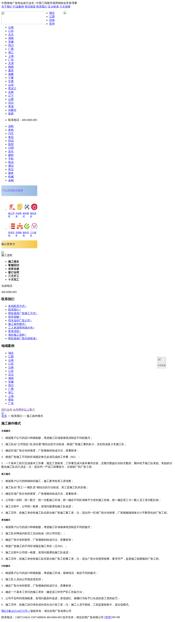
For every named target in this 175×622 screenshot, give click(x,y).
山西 (11, 99)
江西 (52, 16)
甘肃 (11, 81)
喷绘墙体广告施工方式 (22, 313)
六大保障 (64, 6)
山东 (11, 84)
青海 (11, 106)
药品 (11, 140)
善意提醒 (14, 316)
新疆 (11, 113)
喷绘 (11, 399)
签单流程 (14, 331)
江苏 (11, 30)
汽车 (11, 133)
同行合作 (6, 409)
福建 (11, 74)
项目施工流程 (17, 334)
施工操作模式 (17, 324)
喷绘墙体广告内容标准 (22, 338)
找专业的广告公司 (20, 320)
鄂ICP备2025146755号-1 (15, 611)
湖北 (52, 12)
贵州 (52, 23)
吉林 (11, 92)
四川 (11, 45)
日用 (11, 147)
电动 (11, 162)
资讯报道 (30, 6)
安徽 (11, 41)
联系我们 (41, 6)
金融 (11, 180)
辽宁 (11, 95)
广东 (11, 59)
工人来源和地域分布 (21, 327)
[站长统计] (115, 617)
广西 (11, 48)
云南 (11, 27)
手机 (11, 158)
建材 (11, 155)
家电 (11, 129)
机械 (11, 176)
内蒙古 (12, 110)
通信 (11, 165)
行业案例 (18, 6)
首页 (4, 415)
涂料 (11, 126)
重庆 (11, 70)
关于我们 (6, 6)
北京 (11, 34)
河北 (11, 102)
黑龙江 (12, 88)
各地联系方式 (17, 306)
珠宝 (11, 169)
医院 (11, 144)
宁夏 (11, 77)
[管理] (107, 617)
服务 (11, 173)
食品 (11, 137)
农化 (11, 151)
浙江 (11, 52)
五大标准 (53, 6)
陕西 (11, 66)
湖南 (11, 38)
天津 (11, 63)
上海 (11, 56)
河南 (52, 20)
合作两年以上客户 (24, 409)
